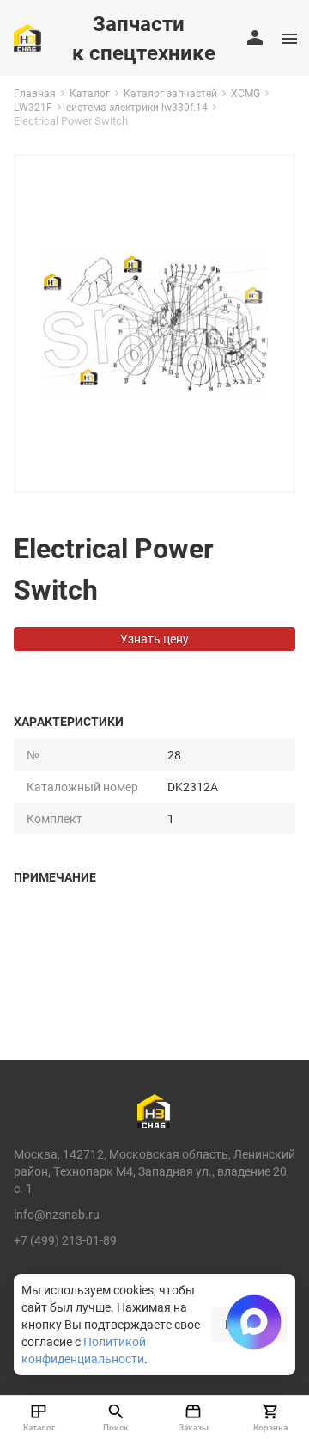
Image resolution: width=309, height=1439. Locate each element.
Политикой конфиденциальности (83, 1350)
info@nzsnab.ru (57, 1214)
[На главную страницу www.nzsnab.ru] (27, 38)
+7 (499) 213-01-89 (65, 1240)
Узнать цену (154, 638)
